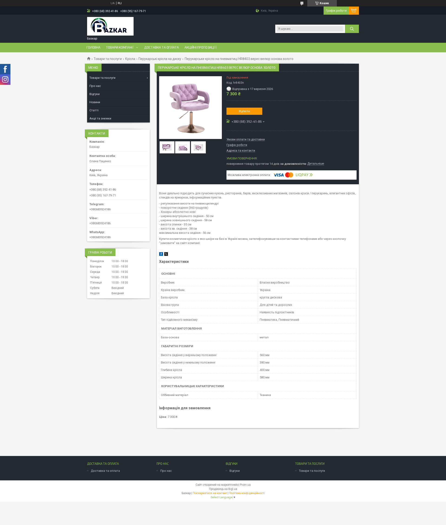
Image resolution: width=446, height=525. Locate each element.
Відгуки (94, 94)
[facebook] (161, 255)
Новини (94, 102)
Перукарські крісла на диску (159, 59)
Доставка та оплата (161, 47)
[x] (166, 255)
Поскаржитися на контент (210, 493)
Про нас (95, 86)
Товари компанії (120, 47)
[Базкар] (110, 26)
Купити (244, 111)
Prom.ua (245, 484)
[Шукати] (352, 29)
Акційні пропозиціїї (200, 47)
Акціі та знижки (100, 118)
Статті (93, 110)
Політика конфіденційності (247, 493)
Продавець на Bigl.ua (223, 489)
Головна (93, 47)
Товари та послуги (108, 59)
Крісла (130, 59)
